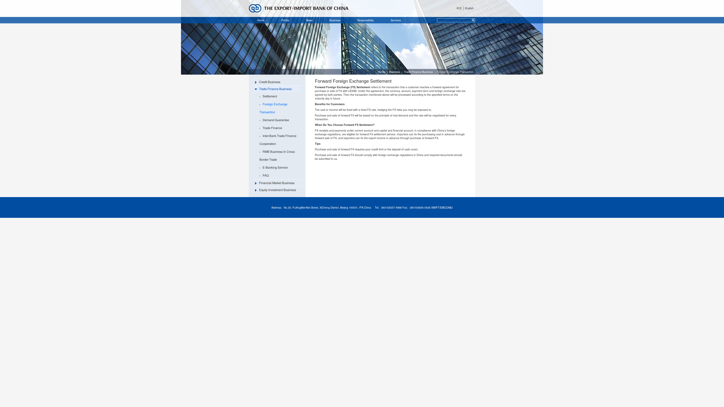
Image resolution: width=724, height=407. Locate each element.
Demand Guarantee (276, 120)
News (309, 20)
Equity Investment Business (277, 190)
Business (335, 20)
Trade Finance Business (418, 72)
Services (396, 20)
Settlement (270, 96)
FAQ (266, 175)
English (469, 8)
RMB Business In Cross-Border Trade (277, 155)
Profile (285, 20)
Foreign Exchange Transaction (455, 72)
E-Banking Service (275, 167)
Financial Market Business (277, 183)
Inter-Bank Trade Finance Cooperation (277, 140)
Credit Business (269, 82)
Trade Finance (272, 128)
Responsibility (365, 20)
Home (261, 20)
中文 (459, 8)
